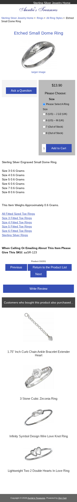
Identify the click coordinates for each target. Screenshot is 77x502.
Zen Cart (62, 498)
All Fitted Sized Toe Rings (18, 213)
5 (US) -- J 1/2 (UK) (56, 114)
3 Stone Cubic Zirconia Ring (38, 398)
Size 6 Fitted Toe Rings (17, 230)
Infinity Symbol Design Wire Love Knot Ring (38, 436)
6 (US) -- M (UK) (55, 120)
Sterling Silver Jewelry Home (51, 3)
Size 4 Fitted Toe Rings (17, 222)
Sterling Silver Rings (15, 235)
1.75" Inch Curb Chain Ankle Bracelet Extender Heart (38, 353)
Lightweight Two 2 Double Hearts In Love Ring (38, 470)
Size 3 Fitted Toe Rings (17, 218)
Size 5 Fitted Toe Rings (17, 226)
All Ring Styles (54, 18)
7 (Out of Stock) (54, 126)
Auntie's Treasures (36, 498)
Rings (40, 18)
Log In (66, 7)
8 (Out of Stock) (54, 133)
